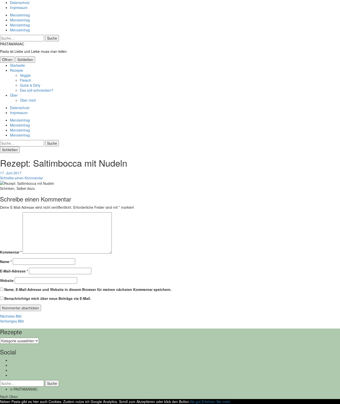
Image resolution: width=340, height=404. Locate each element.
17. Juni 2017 (10, 172)
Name (6, 261)
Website (7, 280)
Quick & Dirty (30, 85)
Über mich (28, 100)
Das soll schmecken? (36, 90)
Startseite (17, 65)
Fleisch (25, 80)
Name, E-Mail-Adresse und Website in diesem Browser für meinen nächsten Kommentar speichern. (87, 289)
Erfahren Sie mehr (216, 401)
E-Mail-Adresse (14, 271)
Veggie (25, 75)
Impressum (19, 7)
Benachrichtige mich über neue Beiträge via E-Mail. (47, 298)
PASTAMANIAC (12, 43)
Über (14, 95)
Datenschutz (20, 2)
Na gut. (196, 401)
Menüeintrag (20, 14)
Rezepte (16, 70)
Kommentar (11, 252)
